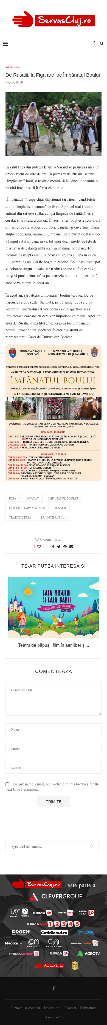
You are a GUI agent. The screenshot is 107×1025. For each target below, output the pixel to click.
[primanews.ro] (66, 912)
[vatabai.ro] (75, 965)
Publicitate (88, 1007)
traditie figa (20, 517)
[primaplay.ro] (87, 912)
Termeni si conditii (25, 1007)
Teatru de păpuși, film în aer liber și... (53, 645)
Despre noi (52, 1007)
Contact (70, 1007)
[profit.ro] (21, 932)
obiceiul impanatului (27, 508)
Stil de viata (12, 67)
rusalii (60, 508)
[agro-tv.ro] (88, 953)
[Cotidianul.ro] (54, 932)
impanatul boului (63, 498)
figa (12, 498)
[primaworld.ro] (59, 953)
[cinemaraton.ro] (33, 943)
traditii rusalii (54, 517)
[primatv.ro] (15, 913)
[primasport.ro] (53, 924)
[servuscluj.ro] (49, 965)
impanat (32, 498)
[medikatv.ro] (13, 943)
